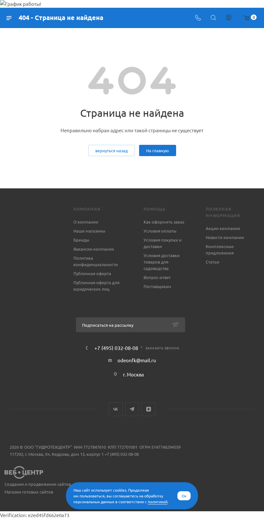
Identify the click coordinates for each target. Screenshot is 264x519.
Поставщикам (157, 286)
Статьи (212, 261)
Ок (184, 495)
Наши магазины (89, 231)
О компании (85, 222)
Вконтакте (116, 409)
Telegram (132, 409)
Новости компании (225, 237)
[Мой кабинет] (228, 18)
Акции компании (223, 228)
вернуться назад (111, 150)
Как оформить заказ (164, 222)
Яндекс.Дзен (149, 409)
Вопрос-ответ (157, 277)
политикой (157, 501)
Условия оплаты (160, 231)
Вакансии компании (93, 249)
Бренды (81, 240)
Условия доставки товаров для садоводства (162, 262)
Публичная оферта (92, 273)
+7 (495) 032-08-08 (116, 347)
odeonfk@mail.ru (137, 360)
